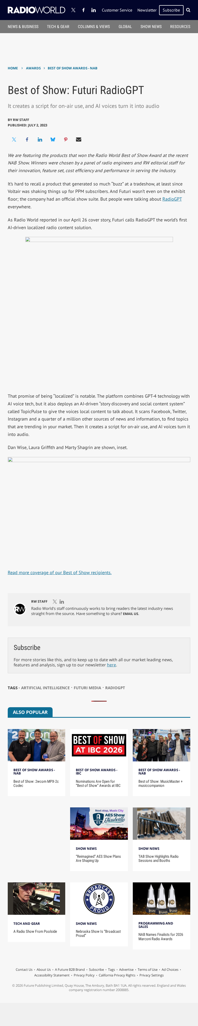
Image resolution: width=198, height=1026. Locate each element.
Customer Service (117, 10)
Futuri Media (87, 687)
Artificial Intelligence (45, 687)
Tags (111, 969)
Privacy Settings (151, 975)
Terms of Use (148, 969)
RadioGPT (172, 199)
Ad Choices (170, 969)
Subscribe (171, 10)
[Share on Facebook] (27, 139)
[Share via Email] (78, 139)
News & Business (23, 26)
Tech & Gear (58, 26)
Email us (130, 613)
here (111, 665)
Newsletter (146, 10)
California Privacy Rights (117, 975)
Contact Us (24, 969)
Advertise (126, 969)
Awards (33, 68)
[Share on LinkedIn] (40, 139)
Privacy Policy (84, 975)
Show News (151, 26)
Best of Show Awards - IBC (96, 772)
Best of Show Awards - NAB (72, 68)
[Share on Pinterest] (65, 139)
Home (13, 68)
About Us (44, 969)
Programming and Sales (155, 925)
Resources (180, 26)
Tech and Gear (26, 923)
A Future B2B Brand (70, 969)
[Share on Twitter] (14, 139)
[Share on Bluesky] (52, 139)
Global (125, 26)
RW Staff (21, 119)
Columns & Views (94, 26)
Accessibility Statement (52, 975)
